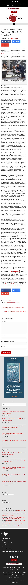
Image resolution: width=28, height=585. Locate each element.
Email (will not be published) (8, 341)
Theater (15, 300)
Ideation (3, 53)
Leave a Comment (14, 38)
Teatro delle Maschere (15, 271)
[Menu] (14, 24)
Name (3, 336)
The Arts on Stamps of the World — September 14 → (15, 311)
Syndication (4, 544)
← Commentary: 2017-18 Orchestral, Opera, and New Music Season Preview (12, 308)
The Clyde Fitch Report (17, 285)
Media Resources (5, 546)
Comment (3, 321)
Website (3, 346)
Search (14, 401)
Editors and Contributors (7, 548)
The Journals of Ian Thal (10, 283)
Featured (8, 300)
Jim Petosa (16, 302)
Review (11, 300)
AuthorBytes (14, 582)
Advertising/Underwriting (7, 542)
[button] (14, 9)
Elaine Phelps (4, 523)
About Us (4, 540)
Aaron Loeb (7, 302)
